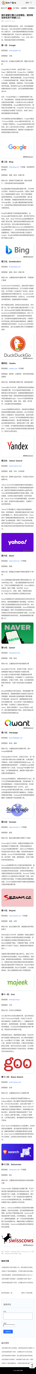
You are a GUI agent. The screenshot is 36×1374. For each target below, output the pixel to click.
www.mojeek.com (15, 916)
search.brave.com (15, 1082)
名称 (5, 1323)
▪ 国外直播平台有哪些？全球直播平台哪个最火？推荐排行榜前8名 (18, 1279)
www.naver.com (14, 561)
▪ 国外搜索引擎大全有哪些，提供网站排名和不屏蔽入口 (17, 1348)
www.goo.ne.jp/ (14, 999)
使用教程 (31, 8)
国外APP (6, 8)
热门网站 (16, 8)
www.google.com (15, 50)
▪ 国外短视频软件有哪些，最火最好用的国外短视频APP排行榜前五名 (18, 1355)
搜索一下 (29, 3)
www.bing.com (14, 167)
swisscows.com (14, 1169)
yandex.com (13, 368)
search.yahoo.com (15, 466)
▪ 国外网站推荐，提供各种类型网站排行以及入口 (16, 1275)
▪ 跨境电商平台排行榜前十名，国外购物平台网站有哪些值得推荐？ (18, 1267)
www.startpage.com (15, 738)
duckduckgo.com (15, 267)
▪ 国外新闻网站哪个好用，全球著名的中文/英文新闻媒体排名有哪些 (18, 1282)
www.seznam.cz (14, 827)
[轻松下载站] (10, 3)
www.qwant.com (14, 653)
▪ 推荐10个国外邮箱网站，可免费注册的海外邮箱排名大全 (18, 1271)
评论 (4, 1311)
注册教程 (24, 8)
